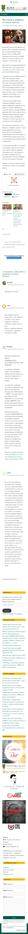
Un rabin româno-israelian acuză (11, 645)
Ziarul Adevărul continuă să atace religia (13, 655)
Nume (8, 884)
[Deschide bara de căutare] (26, 14)
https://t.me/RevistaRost (14, 258)
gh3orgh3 (10, 282)
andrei (9, 473)
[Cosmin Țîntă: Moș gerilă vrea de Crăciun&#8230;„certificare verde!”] (7, 206)
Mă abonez (7, 610)
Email (8, 890)
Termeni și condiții (8, 870)
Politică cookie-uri (10, 927)
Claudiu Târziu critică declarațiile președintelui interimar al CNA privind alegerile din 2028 (13, 650)
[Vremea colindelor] (7, 230)
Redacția (5, 872)
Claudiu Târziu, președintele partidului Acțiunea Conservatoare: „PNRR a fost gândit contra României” (13, 665)
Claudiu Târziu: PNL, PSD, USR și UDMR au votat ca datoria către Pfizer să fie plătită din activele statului (14, 720)
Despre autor (8, 174)
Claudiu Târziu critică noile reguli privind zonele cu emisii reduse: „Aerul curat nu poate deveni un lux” (13, 626)
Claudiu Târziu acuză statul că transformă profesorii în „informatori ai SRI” (13, 728)
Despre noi (6, 867)
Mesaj (8, 897)
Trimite (14, 918)
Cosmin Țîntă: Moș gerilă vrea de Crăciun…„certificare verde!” (7, 212)
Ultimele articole (20, 174)
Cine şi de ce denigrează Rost (12, 242)
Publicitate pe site (8, 874)
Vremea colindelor (6, 234)
